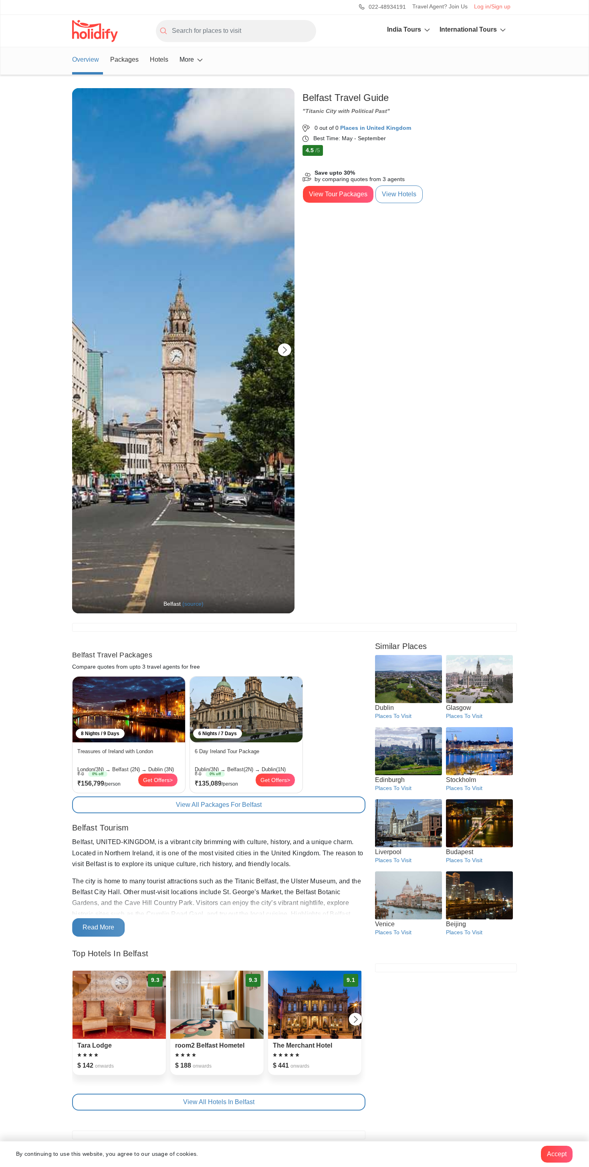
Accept (557, 1154)
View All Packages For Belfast (219, 804)
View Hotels (399, 194)
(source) (193, 604)
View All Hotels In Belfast (218, 1101)
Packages (124, 59)
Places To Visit (393, 716)
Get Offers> (158, 780)
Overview (85, 59)
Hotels (159, 59)
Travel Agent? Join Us (440, 6)
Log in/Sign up (492, 6)
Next (284, 351)
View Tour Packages (338, 194)
